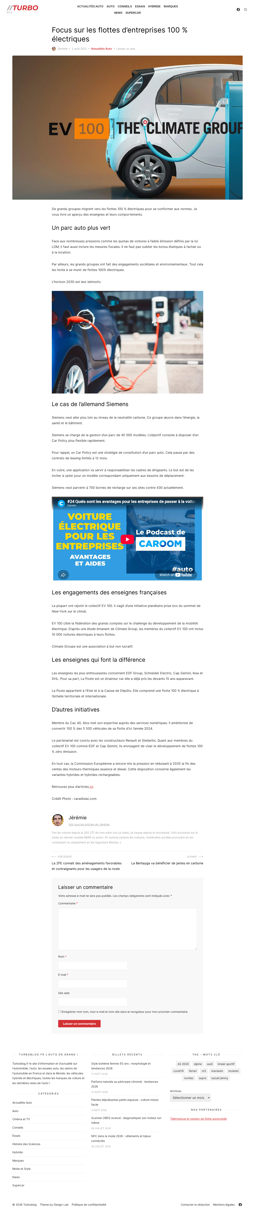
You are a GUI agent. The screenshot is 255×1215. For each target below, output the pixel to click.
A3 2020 (183, 1064)
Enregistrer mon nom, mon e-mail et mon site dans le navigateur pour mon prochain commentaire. (125, 1011)
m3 (204, 1071)
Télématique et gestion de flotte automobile (198, 1118)
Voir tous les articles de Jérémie (89, 824)
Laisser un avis (125, 48)
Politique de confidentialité (89, 1204)
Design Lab (61, 1204)
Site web (64, 993)
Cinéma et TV (21, 1119)
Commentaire (68, 903)
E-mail (63, 974)
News (118, 12)
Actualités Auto (90, 6)
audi (210, 1064)
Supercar (133, 12)
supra (202, 1078)
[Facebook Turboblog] (238, 9)
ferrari (193, 1071)
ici (91, 787)
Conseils (125, 6)
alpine (198, 1064)
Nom (62, 956)
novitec (189, 1078)
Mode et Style (21, 1168)
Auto (111, 6)
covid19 (178, 1071)
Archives (175, 1091)
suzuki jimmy (219, 1078)
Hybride (154, 6)
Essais (140, 6)
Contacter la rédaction (195, 1204)
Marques (171, 6)
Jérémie (62, 48)
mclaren (233, 1071)
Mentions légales (224, 1204)
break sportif (226, 1064)
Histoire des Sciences (26, 1144)
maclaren (217, 1071)
